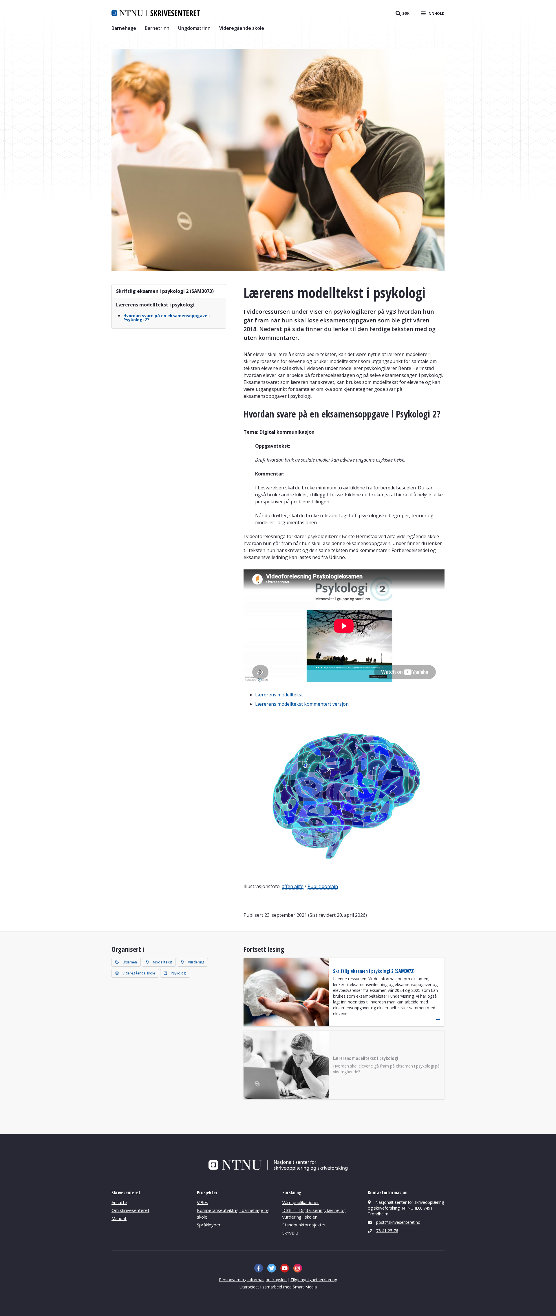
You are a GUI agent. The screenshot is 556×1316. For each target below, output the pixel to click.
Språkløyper (209, 1225)
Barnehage (123, 28)
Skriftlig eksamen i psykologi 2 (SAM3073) (165, 291)
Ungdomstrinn (194, 28)
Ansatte (119, 1202)
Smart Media (305, 1287)
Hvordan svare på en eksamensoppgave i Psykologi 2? (166, 317)
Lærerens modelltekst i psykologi (155, 305)
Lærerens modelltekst (279, 694)
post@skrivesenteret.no (398, 1222)
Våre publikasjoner (300, 1202)
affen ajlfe (292, 886)
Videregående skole (241, 28)
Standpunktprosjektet (304, 1225)
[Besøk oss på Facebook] (258, 1268)
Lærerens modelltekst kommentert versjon (302, 704)
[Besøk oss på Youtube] (284, 1268)
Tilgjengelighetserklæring (313, 1279)
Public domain (323, 886)
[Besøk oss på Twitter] (271, 1268)
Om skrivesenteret (130, 1210)
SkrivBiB (290, 1233)
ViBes (202, 1202)
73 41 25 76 (387, 1230)
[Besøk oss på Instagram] (297, 1268)
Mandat (119, 1218)
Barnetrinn (157, 28)
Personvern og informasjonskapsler (253, 1279)
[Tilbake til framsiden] (155, 13)
